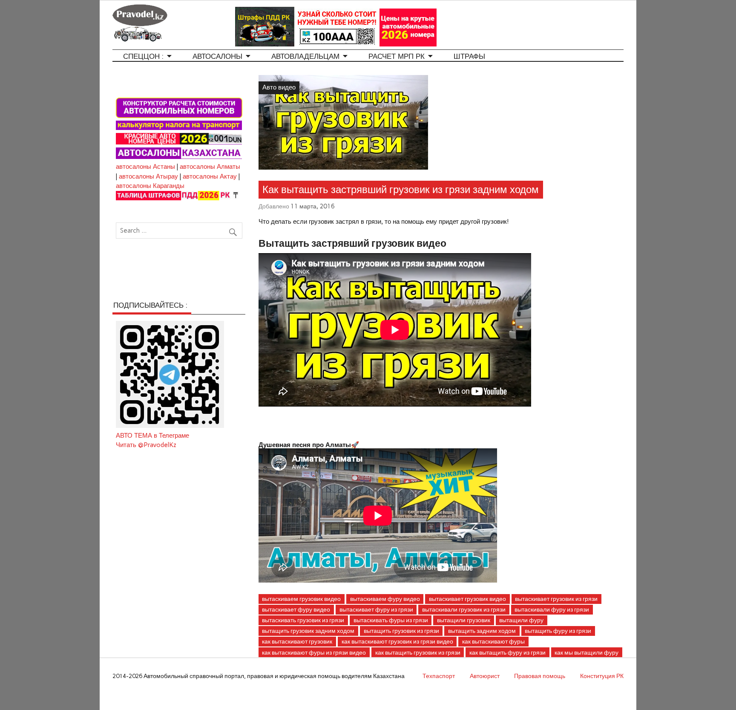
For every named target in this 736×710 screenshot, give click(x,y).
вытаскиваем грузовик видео (301, 599)
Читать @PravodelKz (146, 445)
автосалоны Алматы (210, 166)
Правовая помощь (539, 675)
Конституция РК (602, 675)
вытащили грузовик (463, 620)
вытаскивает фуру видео (296, 609)
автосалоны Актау (210, 176)
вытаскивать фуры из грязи (391, 620)
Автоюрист (485, 675)
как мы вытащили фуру (586, 652)
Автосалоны (217, 56)
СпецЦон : (143, 56)
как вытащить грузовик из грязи (417, 652)
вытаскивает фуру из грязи (376, 609)
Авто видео (279, 87)
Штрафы (469, 56)
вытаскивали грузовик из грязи (464, 609)
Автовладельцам (305, 56)
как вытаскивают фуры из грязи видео (314, 652)
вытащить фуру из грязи (558, 631)
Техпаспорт (439, 675)
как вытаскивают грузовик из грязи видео (397, 641)
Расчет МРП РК (396, 56)
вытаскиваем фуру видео (385, 599)
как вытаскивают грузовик (297, 641)
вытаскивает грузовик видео (467, 599)
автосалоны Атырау (148, 176)
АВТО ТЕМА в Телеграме (152, 435)
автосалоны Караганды (150, 186)
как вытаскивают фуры (493, 641)
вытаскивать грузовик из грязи (303, 620)
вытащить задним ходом (482, 631)
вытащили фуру (521, 620)
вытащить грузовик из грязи (401, 631)
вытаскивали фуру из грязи (552, 609)
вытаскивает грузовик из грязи (556, 599)
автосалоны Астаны (145, 166)
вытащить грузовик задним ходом (308, 631)
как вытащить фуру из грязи (507, 652)
